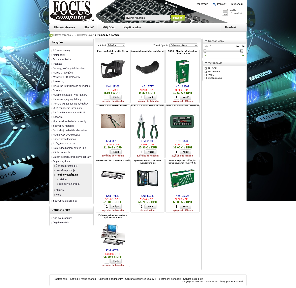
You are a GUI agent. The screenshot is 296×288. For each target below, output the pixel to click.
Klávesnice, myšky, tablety (67, 99)
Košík (233, 10)
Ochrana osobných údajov (139, 279)
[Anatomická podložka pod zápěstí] (148, 67)
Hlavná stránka (64, 27)
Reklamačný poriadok (169, 279)
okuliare (60, 190)
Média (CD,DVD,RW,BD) (66, 134)
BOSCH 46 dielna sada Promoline (182, 106)
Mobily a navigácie (63, 72)
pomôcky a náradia (69, 183)
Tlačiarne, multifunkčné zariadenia (72, 86)
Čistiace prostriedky (66, 166)
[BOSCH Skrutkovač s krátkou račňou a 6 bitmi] (182, 72)
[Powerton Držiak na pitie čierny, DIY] (113, 69)
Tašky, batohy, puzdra (64, 143)
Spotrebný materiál (63, 125)
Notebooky (59, 55)
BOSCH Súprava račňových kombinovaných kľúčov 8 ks (183, 161)
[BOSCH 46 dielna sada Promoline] (182, 121)
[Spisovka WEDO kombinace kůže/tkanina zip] (148, 178)
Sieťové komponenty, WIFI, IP (69, 112)
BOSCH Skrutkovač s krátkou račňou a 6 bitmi (182, 52)
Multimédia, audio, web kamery (70, 94)
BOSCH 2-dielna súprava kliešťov (147, 106)
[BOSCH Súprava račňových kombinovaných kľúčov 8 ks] (182, 178)
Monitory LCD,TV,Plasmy (66, 77)
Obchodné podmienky (110, 279)
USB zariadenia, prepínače (68, 108)
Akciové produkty (62, 218)
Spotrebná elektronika (65, 200)
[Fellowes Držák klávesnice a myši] (113, 175)
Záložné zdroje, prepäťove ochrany (72, 156)
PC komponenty (61, 50)
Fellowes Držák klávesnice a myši (113, 160)
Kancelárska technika (65, 139)
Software (58, 117)
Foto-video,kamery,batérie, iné (69, 148)
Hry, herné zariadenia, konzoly (69, 121)
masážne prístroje (65, 170)
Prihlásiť (222, 4)
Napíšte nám (132, 27)
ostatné (63, 179)
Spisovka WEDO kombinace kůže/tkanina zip (147, 161)
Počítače (57, 63)
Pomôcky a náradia (67, 174)
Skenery (57, 90)
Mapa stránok (88, 279)
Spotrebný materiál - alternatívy (70, 130)
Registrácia (202, 4)
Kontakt (230, 27)
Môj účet (108, 27)
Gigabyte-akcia (61, 222)
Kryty (58, 194)
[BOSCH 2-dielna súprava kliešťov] (148, 126)
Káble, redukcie (61, 152)
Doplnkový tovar (84, 35)
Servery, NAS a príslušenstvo (69, 68)
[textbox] (147, 18)
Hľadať (89, 27)
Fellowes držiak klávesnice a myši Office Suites (112, 216)
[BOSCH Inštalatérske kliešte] (113, 121)
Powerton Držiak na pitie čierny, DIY (112, 52)
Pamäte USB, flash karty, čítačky (70, 103)
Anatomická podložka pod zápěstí (147, 51)
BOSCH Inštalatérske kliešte (113, 106)
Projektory (58, 81)
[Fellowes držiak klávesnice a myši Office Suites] (113, 235)
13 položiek (236, 13)
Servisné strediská (193, 279)
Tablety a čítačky (62, 59)
